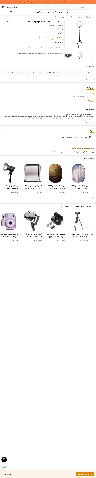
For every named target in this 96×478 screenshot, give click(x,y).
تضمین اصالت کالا (59, 152)
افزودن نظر (5, 131)
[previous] (92, 182)
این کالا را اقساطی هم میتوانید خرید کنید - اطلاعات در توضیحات (42, 47)
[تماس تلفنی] (4, 459)
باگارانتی (68, 152)
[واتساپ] (4, 466)
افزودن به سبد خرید (84, 474)
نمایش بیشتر (92, 79)
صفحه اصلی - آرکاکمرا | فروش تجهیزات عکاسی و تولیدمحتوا (81, 17)
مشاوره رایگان (77, 152)
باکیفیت (84, 152)
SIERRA (57, 29)
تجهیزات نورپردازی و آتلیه (59, 17)
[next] (3, 182)
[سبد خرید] (3, 7)
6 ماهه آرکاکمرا (45, 38)
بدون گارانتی (57, 38)
